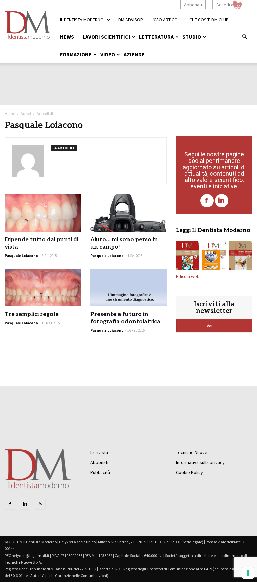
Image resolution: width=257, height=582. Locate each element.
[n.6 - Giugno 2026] (214, 256)
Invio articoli (166, 20)
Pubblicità (100, 472)
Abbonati (193, 5)
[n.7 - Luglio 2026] (187, 256)
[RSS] (40, 504)
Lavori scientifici (106, 36)
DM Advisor (130, 20)
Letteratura (156, 36)
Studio (191, 36)
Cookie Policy (189, 472)
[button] (244, 37)
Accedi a (224, 5)
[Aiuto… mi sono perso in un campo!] (128, 213)
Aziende (134, 54)
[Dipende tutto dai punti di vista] (43, 213)
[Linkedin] (221, 200)
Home (10, 113)
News (67, 36)
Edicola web (188, 276)
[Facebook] (207, 200)
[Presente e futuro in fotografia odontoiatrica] (128, 288)
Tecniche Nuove (191, 452)
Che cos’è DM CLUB (209, 20)
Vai (210, 326)
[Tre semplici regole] (43, 288)
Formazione (76, 54)
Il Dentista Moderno (82, 20)
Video (107, 54)
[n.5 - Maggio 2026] (240, 256)
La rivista (99, 452)
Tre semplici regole (32, 314)
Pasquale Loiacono (21, 255)
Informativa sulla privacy (200, 462)
